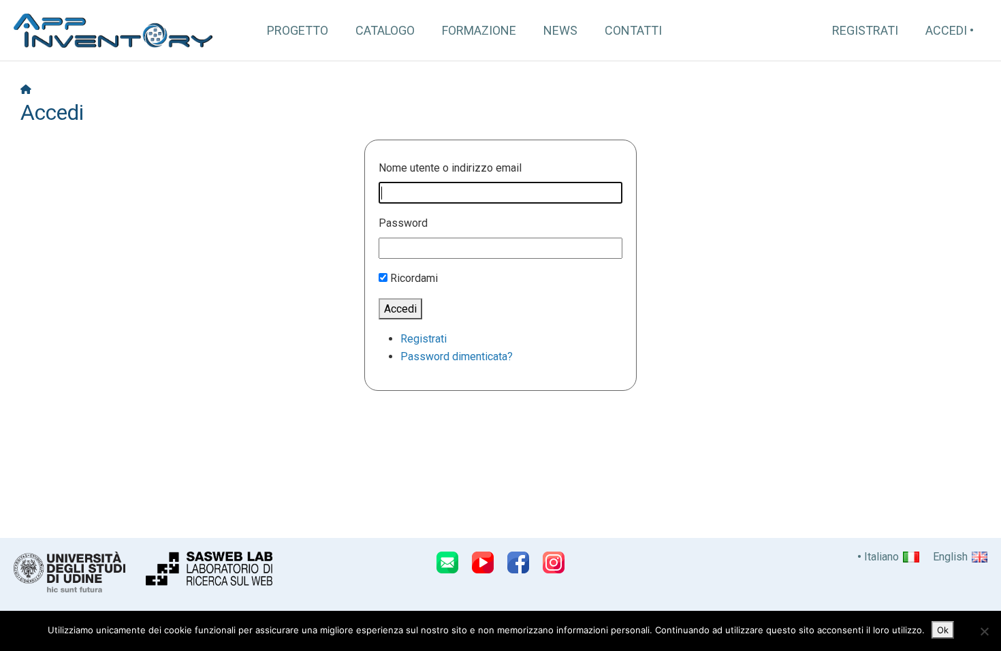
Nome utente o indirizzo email (450, 167)
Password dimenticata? (456, 356)
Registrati (865, 30)
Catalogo (385, 30)
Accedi (946, 30)
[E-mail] (447, 562)
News (560, 30)
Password (403, 223)
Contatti (633, 30)
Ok (943, 629)
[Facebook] (518, 562)
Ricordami (414, 278)
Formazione (479, 30)
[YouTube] (483, 562)
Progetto (297, 30)
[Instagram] (554, 562)
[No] (984, 631)
